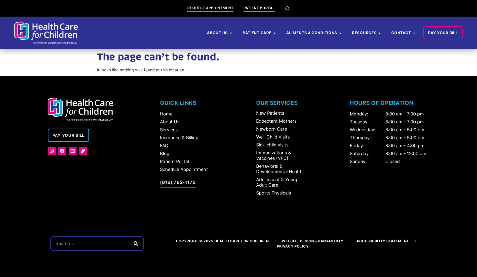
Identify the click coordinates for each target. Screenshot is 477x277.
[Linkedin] (73, 151)
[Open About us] (231, 33)
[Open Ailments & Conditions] (340, 33)
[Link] (83, 151)
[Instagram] (52, 151)
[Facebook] (62, 151)
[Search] (136, 243)
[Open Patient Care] (274, 33)
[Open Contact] (414, 33)
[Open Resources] (379, 33)
